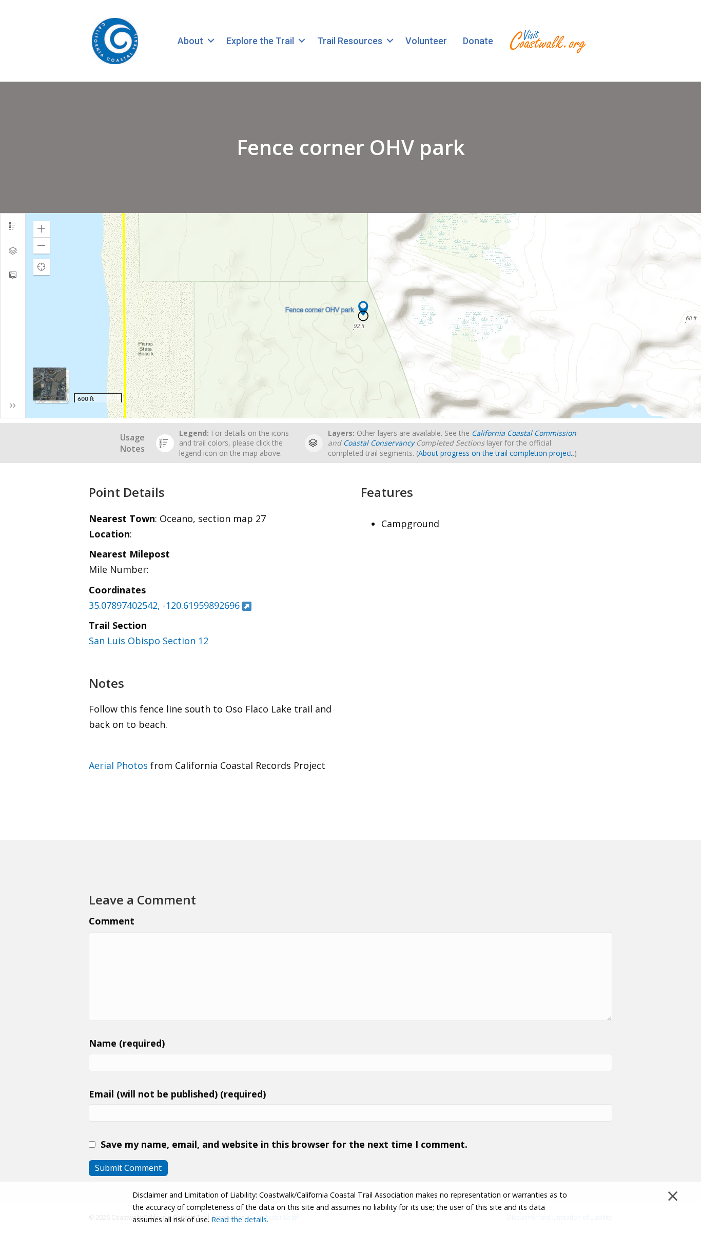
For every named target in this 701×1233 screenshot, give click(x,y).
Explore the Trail (260, 40)
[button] (210, 40)
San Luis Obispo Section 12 (148, 640)
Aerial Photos (118, 765)
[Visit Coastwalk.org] (547, 41)
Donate (478, 40)
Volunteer (426, 40)
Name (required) (127, 1043)
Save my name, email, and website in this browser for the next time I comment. (284, 1144)
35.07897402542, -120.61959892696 (164, 605)
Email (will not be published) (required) (177, 1094)
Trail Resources (349, 40)
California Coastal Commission (524, 433)
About (190, 40)
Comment (111, 921)
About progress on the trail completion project (495, 453)
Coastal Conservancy (378, 443)
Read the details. (239, 1219)
